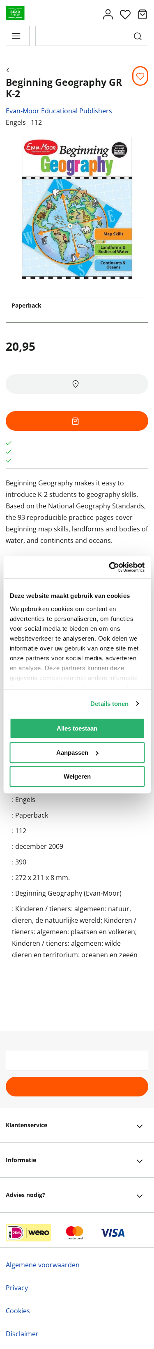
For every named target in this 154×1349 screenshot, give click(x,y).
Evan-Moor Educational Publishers (59, 110)
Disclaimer (22, 1333)
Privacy (17, 1287)
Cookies (18, 1310)
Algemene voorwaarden (43, 1264)
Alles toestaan (77, 728)
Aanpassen (72, 752)
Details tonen (109, 703)
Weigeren (77, 776)
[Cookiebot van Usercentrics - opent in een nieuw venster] (110, 567)
